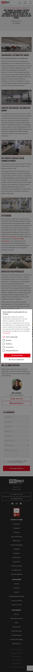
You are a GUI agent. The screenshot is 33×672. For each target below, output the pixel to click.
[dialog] (16, 336)
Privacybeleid (6, 333)
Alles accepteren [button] (17, 355)
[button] (16, 360)
